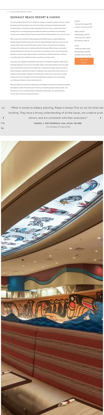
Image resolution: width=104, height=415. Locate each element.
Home (7, 12)
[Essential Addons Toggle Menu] (95, 4)
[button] (100, 117)
